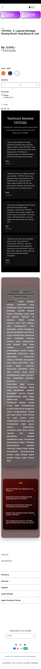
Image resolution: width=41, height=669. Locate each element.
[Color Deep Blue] (10, 73)
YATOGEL (11, 301)
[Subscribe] (33, 635)
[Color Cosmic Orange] (3, 73)
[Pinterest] (8, 109)
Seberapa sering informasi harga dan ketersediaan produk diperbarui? (19, 506)
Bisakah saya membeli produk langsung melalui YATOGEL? (20, 514)
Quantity (4, 80)
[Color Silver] (17, 73)
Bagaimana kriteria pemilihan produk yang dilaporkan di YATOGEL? (19, 497)
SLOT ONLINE (15, 656)
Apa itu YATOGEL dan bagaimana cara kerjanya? (19, 489)
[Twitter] (5, 109)
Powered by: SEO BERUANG (27, 656)
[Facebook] (2, 109)
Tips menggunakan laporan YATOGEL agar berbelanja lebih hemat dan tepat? (20, 522)
